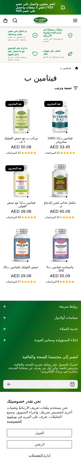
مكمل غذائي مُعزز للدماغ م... (60, 204)
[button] (75, 7)
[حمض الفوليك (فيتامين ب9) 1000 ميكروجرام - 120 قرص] (21, 245)
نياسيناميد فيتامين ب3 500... (60, 268)
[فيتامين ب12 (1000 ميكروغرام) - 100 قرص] (60, 116)
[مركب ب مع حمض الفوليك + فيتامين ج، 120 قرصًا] (21, 116)
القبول (39, 433)
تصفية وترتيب (63, 88)
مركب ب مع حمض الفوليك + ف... (21, 139)
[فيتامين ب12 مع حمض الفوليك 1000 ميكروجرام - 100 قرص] (21, 181)
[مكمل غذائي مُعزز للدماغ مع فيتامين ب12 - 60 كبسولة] (60, 181)
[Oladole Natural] (40, 21)
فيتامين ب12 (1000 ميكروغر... (60, 139)
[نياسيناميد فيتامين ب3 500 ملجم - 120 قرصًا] (60, 245)
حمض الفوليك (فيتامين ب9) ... (21, 268)
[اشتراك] (8, 384)
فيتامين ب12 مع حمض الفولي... (21, 204)
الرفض (39, 444)
